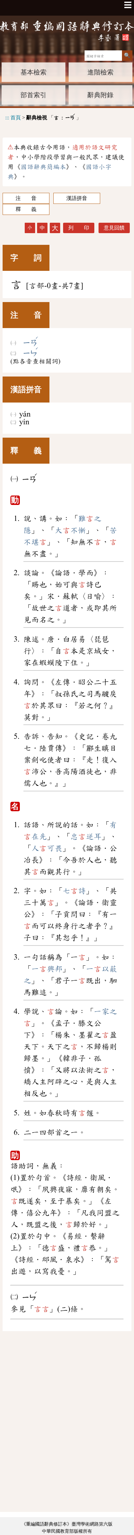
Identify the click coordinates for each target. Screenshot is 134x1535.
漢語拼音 (76, 198)
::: (7, 117)
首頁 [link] (15, 117)
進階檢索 (100, 72)
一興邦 (46, 969)
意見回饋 (114, 228)
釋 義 (26, 209)
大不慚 (70, 530)
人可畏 (46, 848)
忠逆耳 (85, 836)
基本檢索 (33, 72)
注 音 (26, 198)
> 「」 (43, 116)
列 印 (78, 228)
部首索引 (33, 95)
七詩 (74, 891)
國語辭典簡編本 (43, 167)
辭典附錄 (100, 95)
